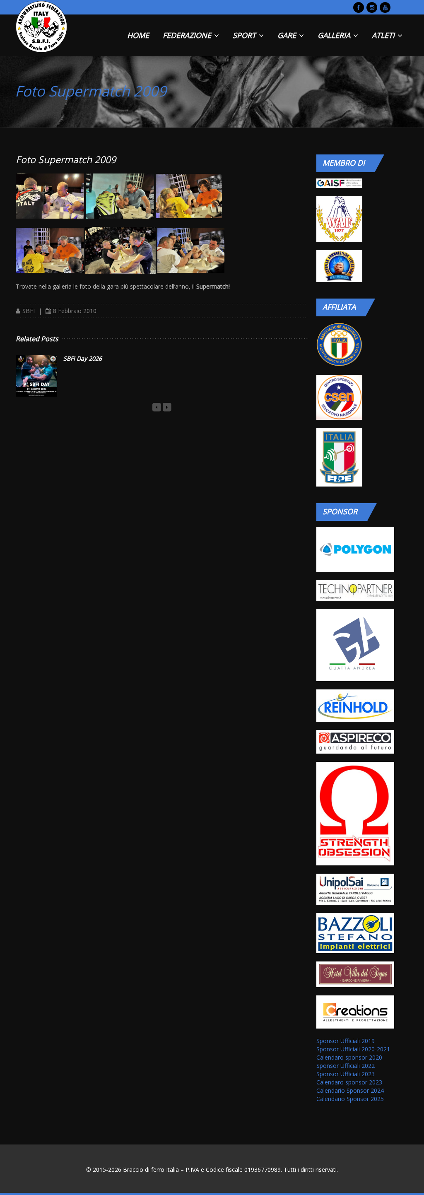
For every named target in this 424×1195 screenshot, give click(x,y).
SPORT (245, 35)
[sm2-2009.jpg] (120, 195)
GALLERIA (335, 35)
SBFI (28, 311)
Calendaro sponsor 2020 (349, 1057)
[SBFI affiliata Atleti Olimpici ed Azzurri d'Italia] (339, 344)
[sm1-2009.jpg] (50, 195)
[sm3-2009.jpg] (189, 195)
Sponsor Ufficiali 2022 (345, 1066)
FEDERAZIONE (188, 35)
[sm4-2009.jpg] (50, 250)
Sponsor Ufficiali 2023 (345, 1074)
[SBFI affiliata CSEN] (339, 397)
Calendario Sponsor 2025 (350, 1099)
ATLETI (384, 35)
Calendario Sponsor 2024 (350, 1090)
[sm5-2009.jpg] (120, 250)
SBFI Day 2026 (82, 358)
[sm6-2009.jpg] (190, 250)
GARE (287, 35)
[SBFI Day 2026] (36, 376)
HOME (138, 35)
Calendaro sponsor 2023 (349, 1082)
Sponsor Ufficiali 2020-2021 (353, 1049)
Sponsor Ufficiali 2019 (345, 1041)
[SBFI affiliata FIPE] (339, 457)
